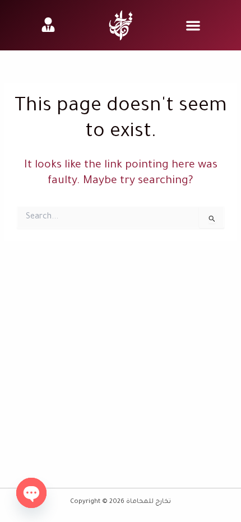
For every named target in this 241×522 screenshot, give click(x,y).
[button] (193, 25)
